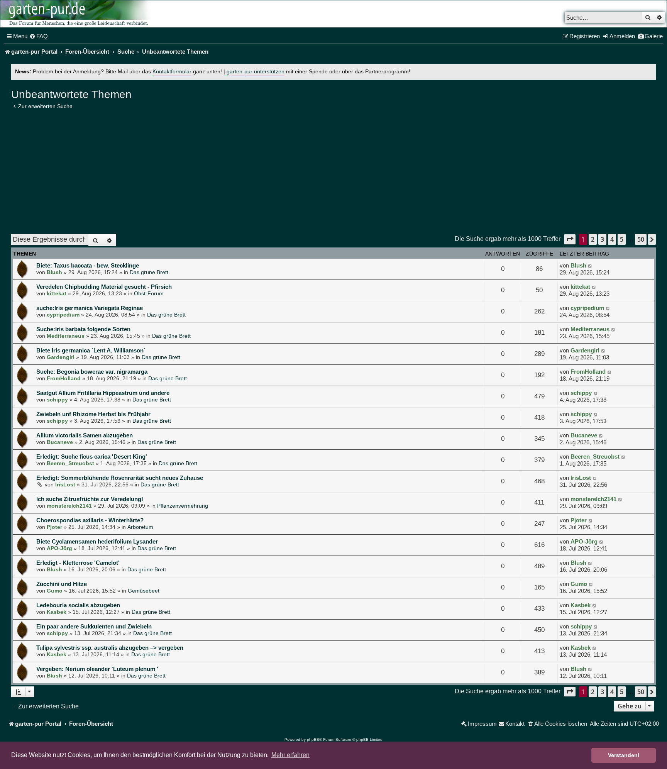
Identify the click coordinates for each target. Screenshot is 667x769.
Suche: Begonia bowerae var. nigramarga (91, 371)
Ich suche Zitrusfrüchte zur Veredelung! (89, 499)
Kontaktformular (171, 72)
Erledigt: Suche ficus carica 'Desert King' (91, 456)
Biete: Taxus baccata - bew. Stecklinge (87, 265)
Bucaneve (60, 442)
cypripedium (63, 315)
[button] (570, 239)
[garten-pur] (77, 13)
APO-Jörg (59, 548)
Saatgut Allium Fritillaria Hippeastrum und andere (102, 393)
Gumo (55, 591)
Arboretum (140, 527)
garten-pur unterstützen (255, 72)
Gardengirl (60, 357)
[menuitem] (38, 36)
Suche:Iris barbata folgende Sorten (83, 329)
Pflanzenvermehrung (182, 506)
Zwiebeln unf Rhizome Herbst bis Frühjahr (93, 414)
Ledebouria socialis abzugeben (78, 605)
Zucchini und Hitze (61, 584)
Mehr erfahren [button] (290, 755)
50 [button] (640, 239)
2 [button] (592, 239)
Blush (54, 272)
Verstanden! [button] (624, 755)
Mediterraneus (66, 336)
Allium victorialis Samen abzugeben (84, 435)
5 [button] (621, 239)
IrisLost (65, 484)
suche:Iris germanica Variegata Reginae (89, 308)
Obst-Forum (149, 293)
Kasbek (56, 612)
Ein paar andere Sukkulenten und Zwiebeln (94, 626)
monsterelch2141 (69, 506)
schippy (57, 399)
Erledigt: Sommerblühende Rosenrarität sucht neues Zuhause (119, 477)
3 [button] (602, 239)
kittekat (56, 293)
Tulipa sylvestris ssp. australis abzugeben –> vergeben (109, 647)
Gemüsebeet (143, 591)
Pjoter (54, 527)
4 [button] (612, 239)
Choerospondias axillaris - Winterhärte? (90, 520)
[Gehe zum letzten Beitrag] (590, 265)
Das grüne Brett (149, 272)
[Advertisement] (333, 172)
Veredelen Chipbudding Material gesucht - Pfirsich (104, 286)
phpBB (313, 739)
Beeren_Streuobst (70, 463)
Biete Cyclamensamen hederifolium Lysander (97, 541)
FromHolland (64, 378)
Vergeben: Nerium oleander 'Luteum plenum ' (97, 669)
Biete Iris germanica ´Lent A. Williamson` (91, 350)
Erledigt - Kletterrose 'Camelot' (78, 562)
